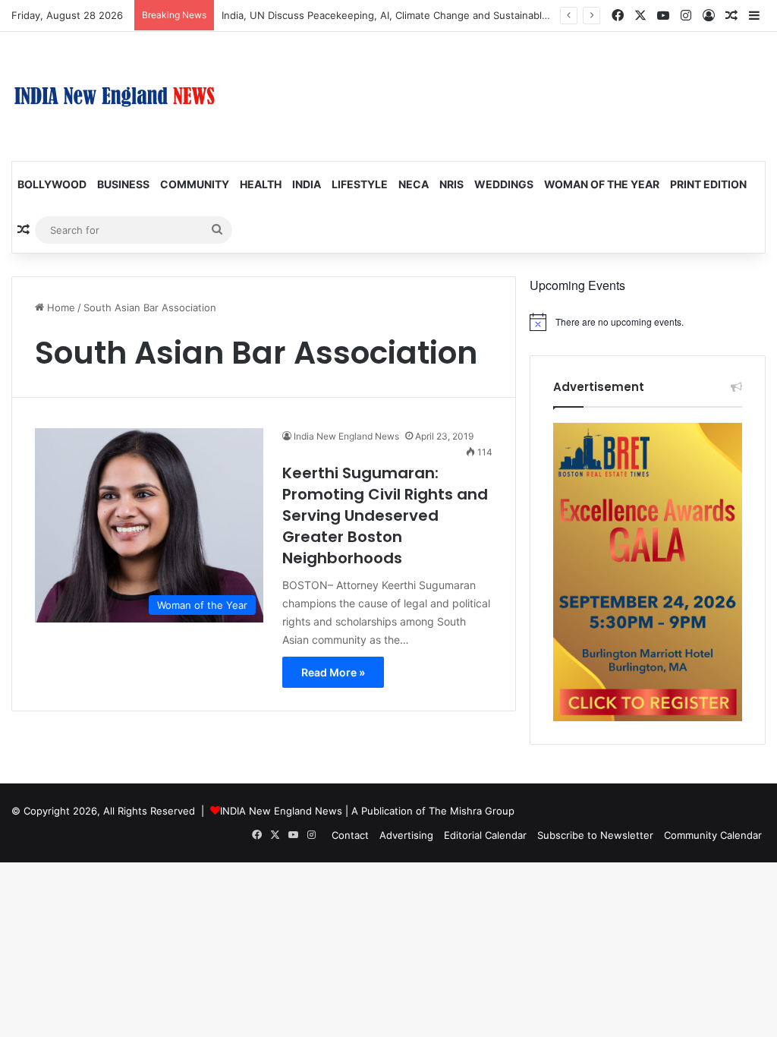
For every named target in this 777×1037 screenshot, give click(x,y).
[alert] (648, 322)
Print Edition (708, 184)
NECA (413, 184)
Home (59, 307)
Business (123, 184)
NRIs (451, 184)
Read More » (333, 672)
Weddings (503, 184)
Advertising (406, 835)
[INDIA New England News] (114, 96)
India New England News (346, 436)
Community (194, 184)
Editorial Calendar (485, 835)
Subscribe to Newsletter (595, 835)
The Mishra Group (471, 811)
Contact (350, 835)
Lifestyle (360, 184)
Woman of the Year (601, 184)
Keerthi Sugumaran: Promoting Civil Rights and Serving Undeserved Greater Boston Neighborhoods (385, 515)
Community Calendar (713, 835)
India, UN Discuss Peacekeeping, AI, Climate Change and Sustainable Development (418, 15)
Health (261, 184)
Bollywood (52, 184)
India (306, 184)
